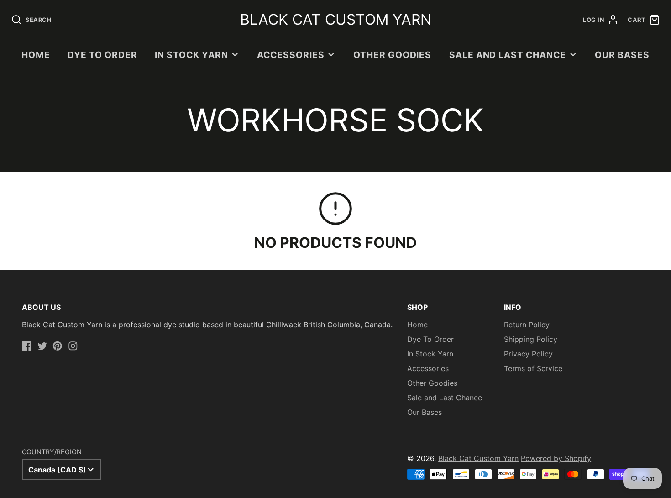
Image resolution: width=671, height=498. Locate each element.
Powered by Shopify (556, 458)
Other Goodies (392, 54)
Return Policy (527, 324)
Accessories (291, 54)
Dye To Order (102, 54)
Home (35, 54)
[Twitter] (42, 346)
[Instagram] (73, 346)
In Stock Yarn (191, 54)
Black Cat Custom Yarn (478, 458)
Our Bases (622, 54)
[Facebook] (27, 346)
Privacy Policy (528, 353)
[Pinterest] (57, 346)
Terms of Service (533, 368)
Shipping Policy (530, 339)
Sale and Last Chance (507, 54)
